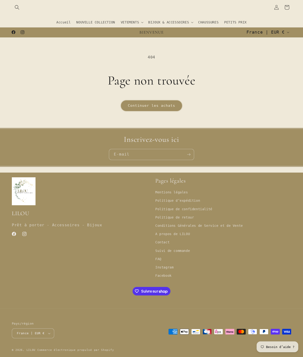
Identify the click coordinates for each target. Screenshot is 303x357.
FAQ (158, 259)
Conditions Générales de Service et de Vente (199, 226)
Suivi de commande (172, 251)
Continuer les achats (151, 105)
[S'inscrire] (188, 154)
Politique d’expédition (177, 200)
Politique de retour (174, 217)
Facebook (163, 275)
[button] (17, 7)
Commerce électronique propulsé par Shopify (75, 350)
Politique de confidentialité (183, 209)
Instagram (164, 267)
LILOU (31, 350)
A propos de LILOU (172, 234)
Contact (162, 242)
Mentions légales (171, 192)
